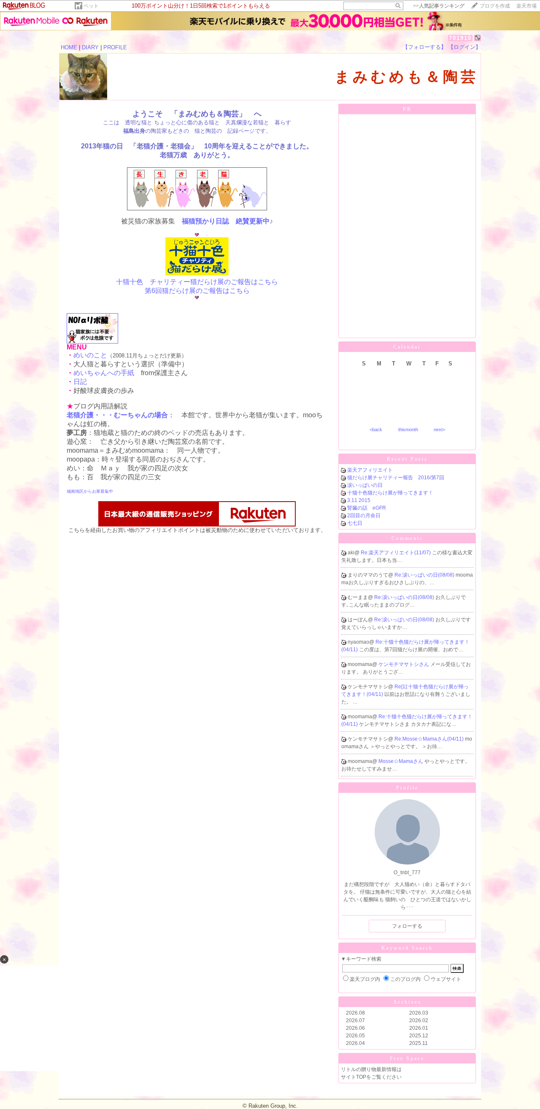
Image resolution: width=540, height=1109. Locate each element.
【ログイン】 (464, 47)
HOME (69, 47)
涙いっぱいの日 (365, 485)
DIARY (90, 47)
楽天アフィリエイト (370, 470)
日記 (80, 381)
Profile (407, 788)
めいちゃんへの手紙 (103, 372)
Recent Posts (407, 459)
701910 (460, 38)
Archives (407, 1002)
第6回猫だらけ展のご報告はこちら (197, 290)
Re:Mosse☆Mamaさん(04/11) (429, 739)
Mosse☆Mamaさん (401, 761)
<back (376, 429)
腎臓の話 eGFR (366, 508)
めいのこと (90, 355)
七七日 (354, 523)
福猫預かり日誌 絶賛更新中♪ (227, 221)
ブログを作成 (495, 6)
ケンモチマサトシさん (404, 664)
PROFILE (115, 47)
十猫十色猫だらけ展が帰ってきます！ (390, 493)
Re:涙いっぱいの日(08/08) (425, 575)
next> (439, 429)
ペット (91, 6)
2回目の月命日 (364, 515)
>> (438, 6)
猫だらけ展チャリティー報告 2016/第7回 (395, 478)
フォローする (407, 926)
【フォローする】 (424, 47)
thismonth (408, 429)
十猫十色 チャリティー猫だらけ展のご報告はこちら (197, 281)
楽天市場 (526, 6)
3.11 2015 (358, 500)
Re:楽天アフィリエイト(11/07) (396, 553)
